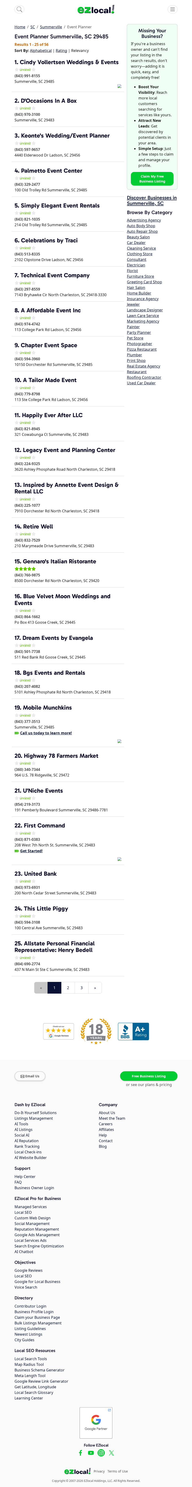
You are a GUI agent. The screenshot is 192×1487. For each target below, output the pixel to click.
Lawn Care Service (143, 315)
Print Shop (136, 360)
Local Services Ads (31, 1240)
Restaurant (137, 371)
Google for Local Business (37, 1281)
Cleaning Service (141, 248)
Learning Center (29, 1398)
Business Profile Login (34, 1311)
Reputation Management (37, 1229)
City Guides (24, 1339)
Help (103, 1135)
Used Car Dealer (141, 383)
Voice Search (26, 1287)
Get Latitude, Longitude (35, 1386)
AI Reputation (27, 1140)
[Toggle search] (19, 9)
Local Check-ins (28, 1152)
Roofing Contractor (144, 377)
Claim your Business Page (37, 1317)
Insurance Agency (143, 298)
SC (32, 26)
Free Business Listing (149, 1076)
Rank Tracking (27, 1146)
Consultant (136, 259)
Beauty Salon (138, 237)
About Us (107, 1112)
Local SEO (23, 1212)
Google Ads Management (37, 1234)
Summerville (51, 26)
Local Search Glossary (34, 1392)
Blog (103, 1146)
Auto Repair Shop (142, 231)
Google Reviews (29, 1270)
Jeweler (133, 304)
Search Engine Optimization (39, 1246)
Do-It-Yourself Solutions (36, 1112)
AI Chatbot (24, 1251)
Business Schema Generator (40, 1370)
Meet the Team (112, 1118)
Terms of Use (117, 1471)
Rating (61, 50)
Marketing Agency (143, 321)
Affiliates (106, 1129)
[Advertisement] (69, 978)
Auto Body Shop (141, 225)
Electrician (136, 265)
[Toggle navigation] (172, 9)
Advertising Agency (144, 220)
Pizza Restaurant (142, 349)
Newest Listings (28, 1334)
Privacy (99, 1471)
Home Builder (139, 293)
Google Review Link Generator (41, 1381)
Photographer (139, 343)
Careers (106, 1123)
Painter (133, 326)
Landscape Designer (145, 310)
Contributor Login (30, 1306)
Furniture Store (140, 276)
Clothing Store (139, 253)
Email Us (32, 1076)
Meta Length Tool (30, 1375)
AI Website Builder (31, 1157)
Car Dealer (136, 242)
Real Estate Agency (143, 366)
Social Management (32, 1223)
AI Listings (24, 1129)
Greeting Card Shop (144, 281)
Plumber (134, 354)
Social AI (22, 1135)
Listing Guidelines (30, 1328)
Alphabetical (41, 50)
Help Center (25, 1176)
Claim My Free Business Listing (152, 178)
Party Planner (139, 332)
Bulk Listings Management (38, 1323)
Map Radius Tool (29, 1364)
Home (20, 26)
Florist (132, 270)
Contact (106, 1140)
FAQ (18, 1182)
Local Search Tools (31, 1358)
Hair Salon (136, 287)
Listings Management (34, 1118)
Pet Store (135, 338)
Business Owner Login (34, 1187)
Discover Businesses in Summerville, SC (152, 200)
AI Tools (21, 1123)
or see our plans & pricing (149, 1084)
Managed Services (31, 1206)
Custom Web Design (33, 1218)
